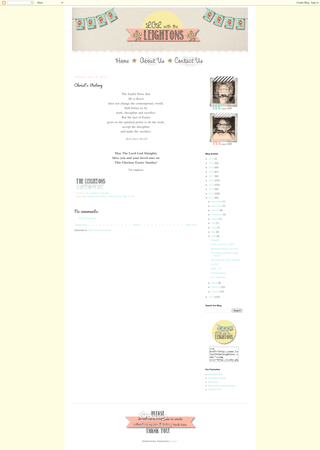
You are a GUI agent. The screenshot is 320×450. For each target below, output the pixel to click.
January (215, 291)
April (213, 236)
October (215, 210)
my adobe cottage (217, 378)
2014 (211, 189)
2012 (211, 198)
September (217, 214)
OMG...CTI (216, 269)
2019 (211, 167)
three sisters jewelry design (222, 385)
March (214, 283)
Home (137, 225)
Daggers (215, 240)
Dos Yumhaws (218, 277)
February (216, 287)
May (213, 232)
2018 (211, 172)
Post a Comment (87, 218)
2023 (211, 158)
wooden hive (214, 389)
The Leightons (92, 193)
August (215, 219)
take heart (213, 382)
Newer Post (81, 225)
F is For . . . (216, 264)
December (216, 201)
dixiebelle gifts (215, 374)
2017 (211, 176)
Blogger (173, 441)
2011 (211, 297)
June (214, 227)
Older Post (191, 225)
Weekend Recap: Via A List (224, 249)
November (216, 206)
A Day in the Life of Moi (222, 244)
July (213, 223)
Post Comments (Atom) (99, 230)
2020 (211, 163)
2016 (211, 180)
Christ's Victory (218, 273)
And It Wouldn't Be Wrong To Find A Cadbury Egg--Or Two (109, 196)
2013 (211, 193)
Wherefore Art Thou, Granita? (225, 260)
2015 (211, 185)
